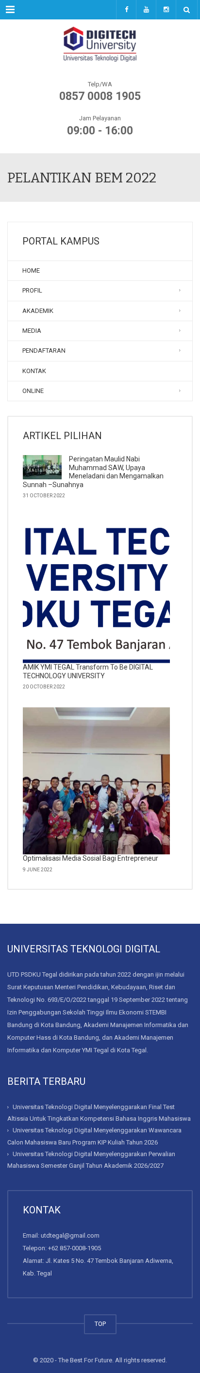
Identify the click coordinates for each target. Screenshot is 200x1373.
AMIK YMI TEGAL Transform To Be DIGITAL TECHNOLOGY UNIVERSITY (88, 671)
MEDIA (31, 330)
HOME (31, 270)
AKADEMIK (37, 310)
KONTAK (34, 371)
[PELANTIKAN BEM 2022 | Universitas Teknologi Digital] (100, 43)
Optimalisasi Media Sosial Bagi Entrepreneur (90, 858)
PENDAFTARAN (44, 350)
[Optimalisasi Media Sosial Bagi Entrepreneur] (96, 780)
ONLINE (33, 390)
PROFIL (32, 290)
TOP (100, 1323)
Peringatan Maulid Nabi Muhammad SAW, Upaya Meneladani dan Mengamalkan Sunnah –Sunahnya (93, 472)
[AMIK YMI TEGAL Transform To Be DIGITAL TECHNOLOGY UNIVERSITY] (96, 589)
